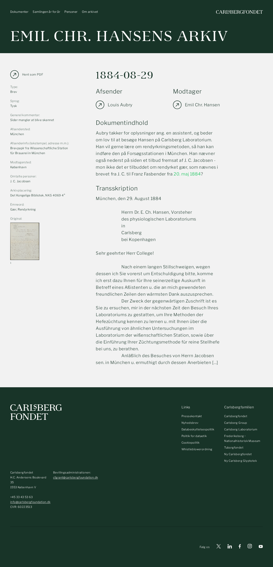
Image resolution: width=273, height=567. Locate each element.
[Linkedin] (230, 547)
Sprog (14, 101)
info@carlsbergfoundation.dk (30, 502)
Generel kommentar (24, 115)
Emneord (16, 204)
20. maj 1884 (187, 174)
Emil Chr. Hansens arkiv (119, 36)
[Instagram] (250, 547)
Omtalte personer (23, 176)
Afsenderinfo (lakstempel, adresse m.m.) (39, 143)
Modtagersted (20, 162)
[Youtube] (261, 547)
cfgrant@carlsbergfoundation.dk (75, 477)
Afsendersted (20, 129)
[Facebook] (240, 547)
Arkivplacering (20, 190)
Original (15, 218)
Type (13, 87)
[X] (218, 547)
